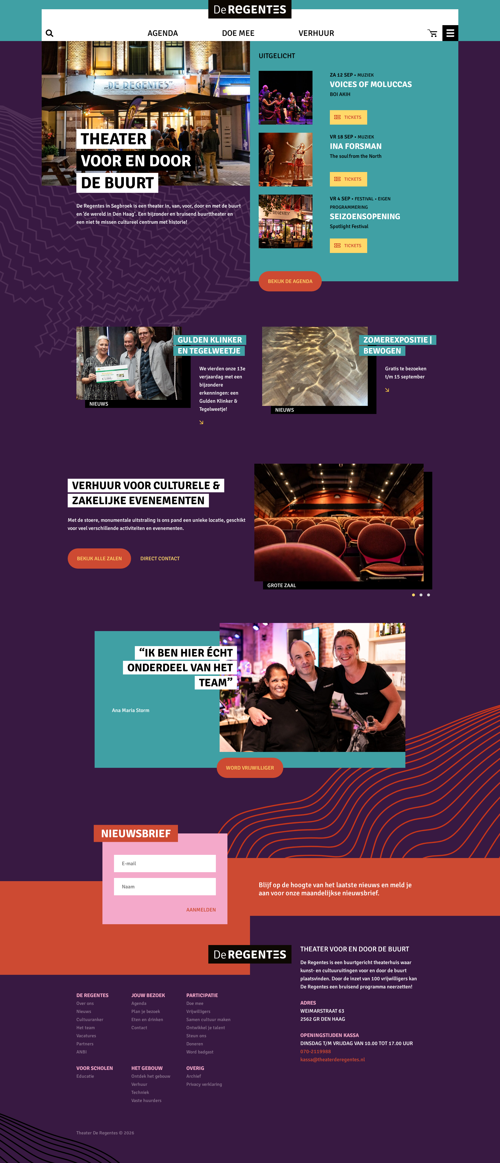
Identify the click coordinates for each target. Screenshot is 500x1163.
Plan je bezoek (145, 1011)
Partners (84, 1044)
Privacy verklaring (204, 1084)
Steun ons (196, 1036)
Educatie (85, 1076)
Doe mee (238, 33)
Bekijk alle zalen (99, 558)
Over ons (85, 1003)
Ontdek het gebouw (150, 1076)
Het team (85, 1028)
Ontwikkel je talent (205, 1028)
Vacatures (86, 1036)
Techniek (140, 1092)
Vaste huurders (146, 1100)
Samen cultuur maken (208, 1020)
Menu (450, 33)
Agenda (163, 33)
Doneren (194, 1044)
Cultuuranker (89, 1020)
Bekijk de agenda (290, 281)
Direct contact (160, 558)
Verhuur (316, 33)
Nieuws (83, 1011)
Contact (139, 1028)
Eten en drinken (147, 1020)
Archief (193, 1076)
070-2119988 (315, 1051)
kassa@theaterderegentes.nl (332, 1059)
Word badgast (200, 1052)
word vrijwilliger (250, 768)
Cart (432, 33)
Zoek (50, 33)
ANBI (81, 1052)
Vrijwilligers (198, 1011)
